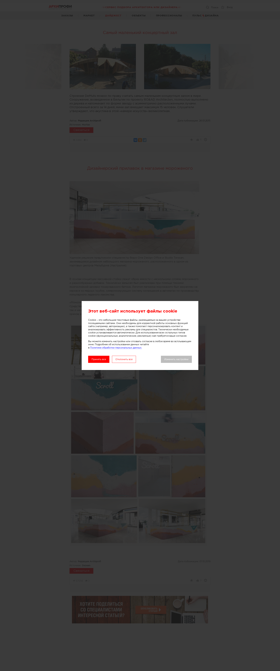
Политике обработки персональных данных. (116, 347)
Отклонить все (124, 359)
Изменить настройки (176, 359)
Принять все (99, 359)
